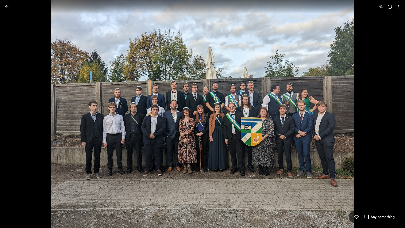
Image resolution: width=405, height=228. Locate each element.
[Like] (356, 217)
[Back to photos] (7, 7)
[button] (12, 114)
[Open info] (390, 7)
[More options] (398, 7)
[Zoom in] (381, 7)
